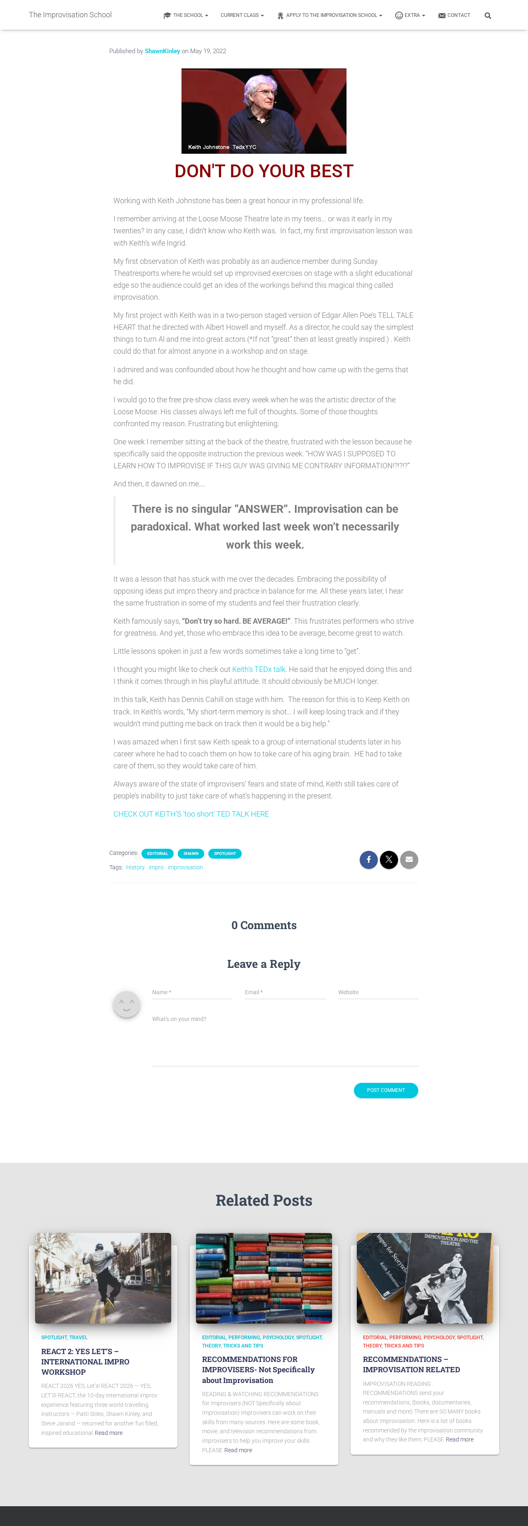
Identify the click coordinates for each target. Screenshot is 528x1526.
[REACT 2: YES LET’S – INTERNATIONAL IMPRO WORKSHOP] (103, 1278)
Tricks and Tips (243, 1346)
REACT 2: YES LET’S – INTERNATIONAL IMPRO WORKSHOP (85, 1361)
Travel (78, 1338)
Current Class (240, 15)
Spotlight (225, 853)
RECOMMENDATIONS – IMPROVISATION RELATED (411, 1364)
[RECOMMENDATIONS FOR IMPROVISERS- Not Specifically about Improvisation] (264, 1278)
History (135, 867)
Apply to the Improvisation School (332, 15)
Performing (244, 1338)
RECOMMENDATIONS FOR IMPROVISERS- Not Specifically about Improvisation (258, 1369)
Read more (109, 1433)
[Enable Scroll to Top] (511, 1509)
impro (156, 867)
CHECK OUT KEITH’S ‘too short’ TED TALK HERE (191, 814)
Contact (459, 15)
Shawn (191, 853)
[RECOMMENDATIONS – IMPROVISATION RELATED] (425, 1278)
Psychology (278, 1338)
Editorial (157, 853)
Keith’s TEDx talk (258, 669)
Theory (211, 1346)
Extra (413, 15)
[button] (206, 15)
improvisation (185, 867)
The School (188, 15)
